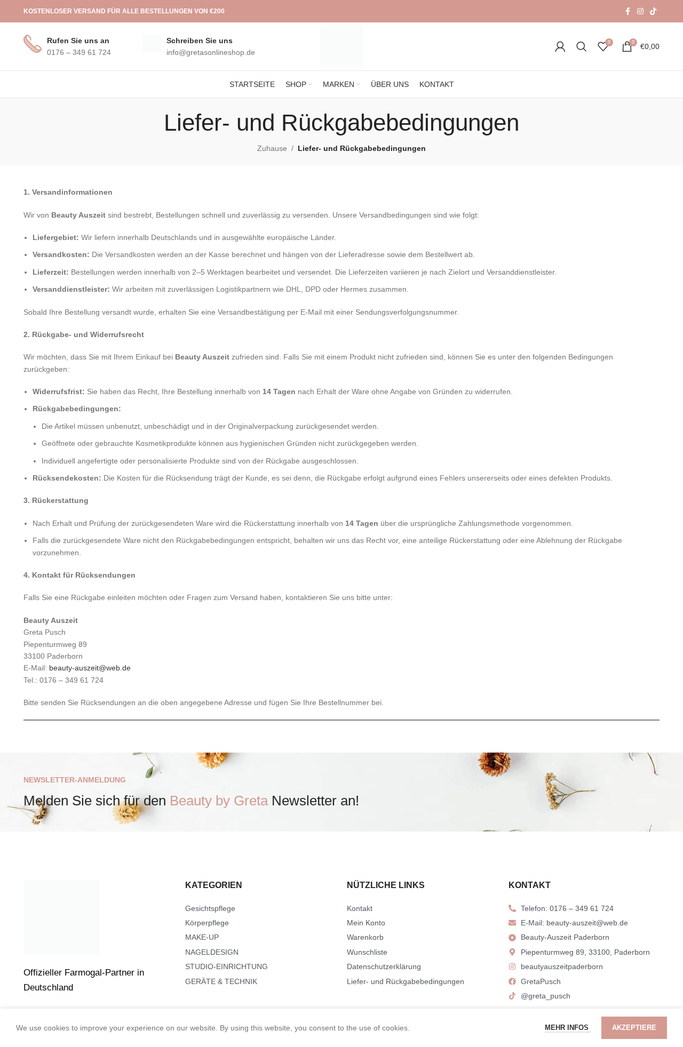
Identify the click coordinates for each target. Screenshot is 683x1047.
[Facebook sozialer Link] (627, 11)
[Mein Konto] (560, 46)
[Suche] (581, 46)
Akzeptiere (634, 1028)
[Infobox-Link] (67, 47)
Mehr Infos (568, 1028)
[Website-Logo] (341, 46)
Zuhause (272, 148)
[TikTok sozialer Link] (653, 11)
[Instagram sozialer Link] (640, 11)
